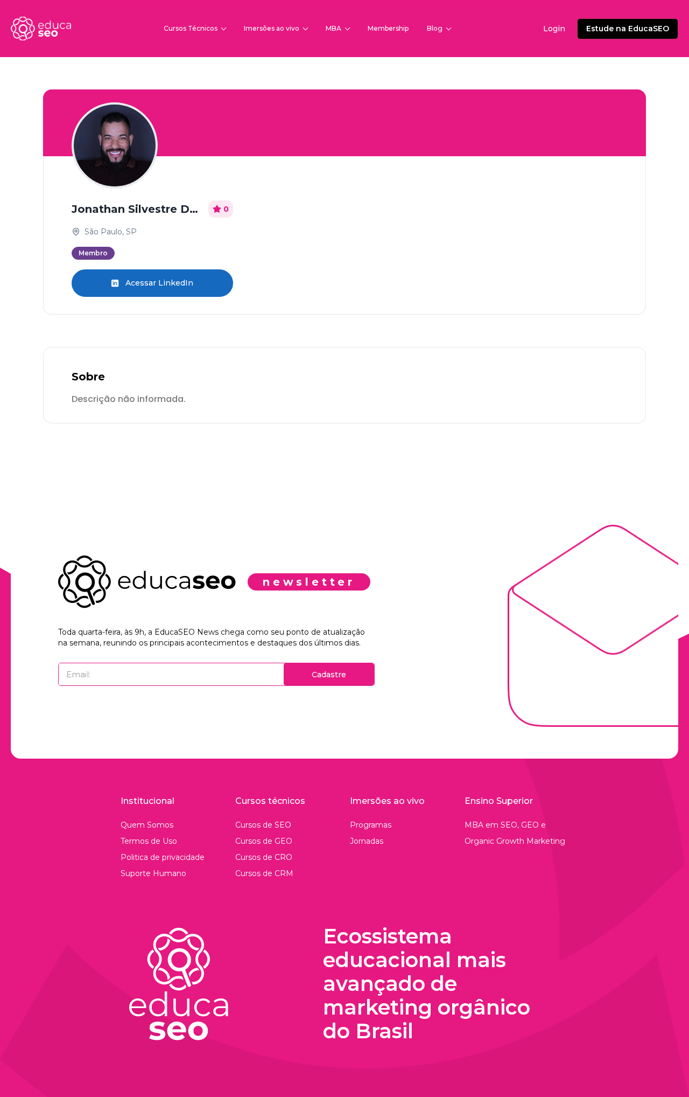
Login (554, 28)
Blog (434, 28)
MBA (333, 28)
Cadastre (329, 674)
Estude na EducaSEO (627, 28)
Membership (388, 28)
